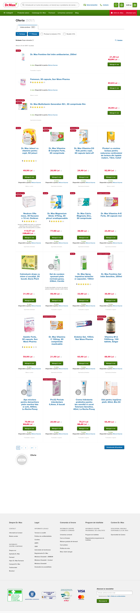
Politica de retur (65, 548)
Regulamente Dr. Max (41, 553)
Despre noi (12, 550)
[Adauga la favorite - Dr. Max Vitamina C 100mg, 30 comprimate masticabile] (68, 317)
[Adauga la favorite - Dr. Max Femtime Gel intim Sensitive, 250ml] (122, 254)
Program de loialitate (92, 534)
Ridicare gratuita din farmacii (69, 541)
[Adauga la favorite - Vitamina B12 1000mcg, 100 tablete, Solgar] (122, 317)
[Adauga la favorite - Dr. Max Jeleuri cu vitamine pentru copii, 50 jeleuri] (40, 128)
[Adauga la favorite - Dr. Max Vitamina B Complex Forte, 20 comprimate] (68, 128)
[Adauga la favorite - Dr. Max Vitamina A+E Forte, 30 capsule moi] (122, 193)
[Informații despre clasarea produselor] (33, 40)
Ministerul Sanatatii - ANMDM (44, 556)
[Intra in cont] (121, 5)
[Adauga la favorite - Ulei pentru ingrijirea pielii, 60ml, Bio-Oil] (122, 380)
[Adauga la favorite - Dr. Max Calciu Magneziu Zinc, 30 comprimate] (95, 193)
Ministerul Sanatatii (40, 563)
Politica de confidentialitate (43, 536)
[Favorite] (116, 5)
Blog (77, 13)
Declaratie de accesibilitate (43, 567)
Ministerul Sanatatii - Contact (44, 560)
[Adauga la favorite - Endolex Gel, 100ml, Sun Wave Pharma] (95, 317)
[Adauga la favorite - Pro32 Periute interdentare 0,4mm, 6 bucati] (68, 380)
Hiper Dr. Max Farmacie (16, 560)
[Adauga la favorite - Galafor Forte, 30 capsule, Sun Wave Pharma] (40, 317)
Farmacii (52, 13)
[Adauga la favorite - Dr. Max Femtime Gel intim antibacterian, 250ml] (122, 51)
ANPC (36, 543)
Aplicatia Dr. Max (14, 554)
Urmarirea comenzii (65, 13)
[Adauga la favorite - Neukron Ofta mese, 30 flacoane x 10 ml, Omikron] (40, 193)
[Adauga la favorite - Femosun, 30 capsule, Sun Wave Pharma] (122, 76)
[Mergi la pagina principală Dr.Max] (11, 5)
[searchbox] (50, 5)
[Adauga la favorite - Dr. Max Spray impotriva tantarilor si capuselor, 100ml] (95, 254)
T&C (108, 596)
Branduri (11, 571)
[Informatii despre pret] (118, 59)
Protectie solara (23, 13)
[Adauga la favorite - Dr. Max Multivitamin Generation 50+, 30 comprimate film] (122, 101)
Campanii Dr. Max (14, 564)
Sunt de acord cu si (112, 596)
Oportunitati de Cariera (118, 534)
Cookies (37, 539)
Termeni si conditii (40, 533)
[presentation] (23, 57)
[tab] (27, 27)
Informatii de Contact (15, 533)
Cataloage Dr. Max (39, 13)
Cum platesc (64, 545)
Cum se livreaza (65, 538)
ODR (36, 546)
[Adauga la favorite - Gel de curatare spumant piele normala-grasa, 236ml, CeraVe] (68, 254)
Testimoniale (13, 567)
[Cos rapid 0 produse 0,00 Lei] (135, 5)
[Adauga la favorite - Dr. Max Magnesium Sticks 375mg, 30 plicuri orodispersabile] (68, 193)
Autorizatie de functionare (43, 550)
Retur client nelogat (66, 551)
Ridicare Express (53, 65)
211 (32, 448)
